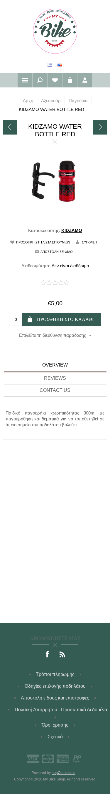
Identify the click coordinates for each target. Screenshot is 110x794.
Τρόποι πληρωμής (55, 674)
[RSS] (62, 654)
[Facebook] (47, 654)
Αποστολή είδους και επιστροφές (55, 697)
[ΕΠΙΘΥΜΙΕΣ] (55, 80)
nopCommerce (63, 773)
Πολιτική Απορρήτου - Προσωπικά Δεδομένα (61, 709)
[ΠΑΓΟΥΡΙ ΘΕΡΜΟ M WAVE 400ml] (10, 127)
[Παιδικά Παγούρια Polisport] (100, 127)
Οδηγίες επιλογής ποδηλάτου (55, 686)
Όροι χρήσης (55, 724)
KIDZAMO (71, 230)
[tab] (55, 365)
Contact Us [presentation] (55, 390)
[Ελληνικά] (50, 65)
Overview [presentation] (55, 364)
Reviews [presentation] (55, 378)
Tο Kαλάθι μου (69, 80)
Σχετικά (55, 736)
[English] (60, 65)
